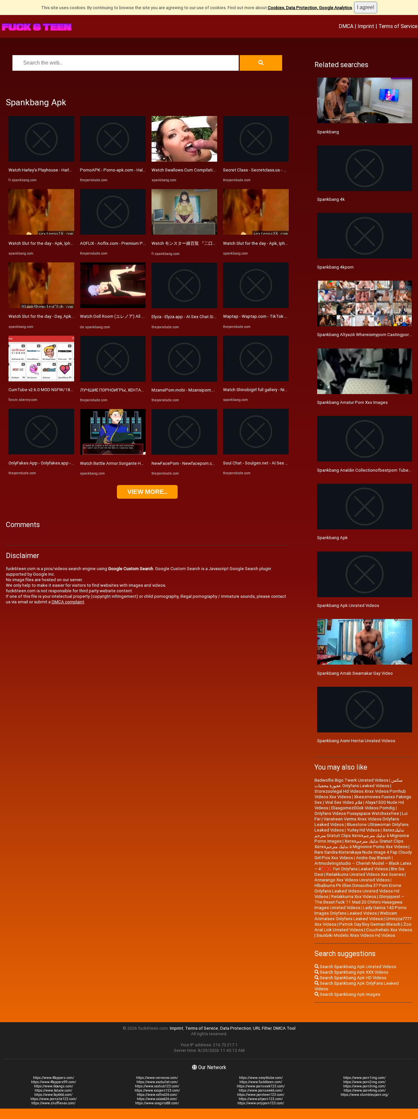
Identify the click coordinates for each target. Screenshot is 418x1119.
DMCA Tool (284, 1028)
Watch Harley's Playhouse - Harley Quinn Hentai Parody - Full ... (67, 170)
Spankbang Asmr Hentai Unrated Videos (356, 741)
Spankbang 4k (331, 199)
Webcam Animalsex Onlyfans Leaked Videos (355, 915)
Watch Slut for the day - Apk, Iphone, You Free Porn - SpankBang (70, 243)
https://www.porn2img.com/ (364, 1082)
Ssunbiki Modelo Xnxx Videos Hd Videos (355, 935)
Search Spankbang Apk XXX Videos (353, 972)
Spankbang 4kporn (335, 267)
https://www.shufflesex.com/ (53, 1103)
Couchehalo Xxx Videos (389, 930)
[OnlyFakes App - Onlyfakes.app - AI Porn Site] (41, 453)
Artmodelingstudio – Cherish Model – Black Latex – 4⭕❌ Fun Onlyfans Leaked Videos (362, 866)
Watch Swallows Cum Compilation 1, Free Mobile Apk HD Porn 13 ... (217, 170)
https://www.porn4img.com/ (365, 1090)
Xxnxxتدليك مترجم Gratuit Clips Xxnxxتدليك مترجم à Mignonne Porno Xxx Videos (361, 843)
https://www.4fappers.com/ (53, 1078)
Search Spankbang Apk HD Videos (352, 977)
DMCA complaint (68, 602)
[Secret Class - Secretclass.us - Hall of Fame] (256, 160)
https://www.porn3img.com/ (364, 1086)
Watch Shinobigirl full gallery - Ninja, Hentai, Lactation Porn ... (281, 389)
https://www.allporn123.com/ (261, 1099)
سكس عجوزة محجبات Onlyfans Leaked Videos (358, 782)
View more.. (147, 491)
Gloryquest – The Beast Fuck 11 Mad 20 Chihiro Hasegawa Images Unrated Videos (359, 902)
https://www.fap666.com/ (53, 1095)
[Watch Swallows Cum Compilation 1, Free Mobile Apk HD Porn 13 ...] (184, 160)
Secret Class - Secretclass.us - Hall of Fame (265, 170)
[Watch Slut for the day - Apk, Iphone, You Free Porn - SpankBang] (41, 233)
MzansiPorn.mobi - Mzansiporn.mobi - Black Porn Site (203, 390)
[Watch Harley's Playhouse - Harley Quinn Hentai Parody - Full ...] (41, 160)
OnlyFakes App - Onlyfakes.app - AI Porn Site (51, 463)
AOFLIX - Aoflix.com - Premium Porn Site (119, 243)
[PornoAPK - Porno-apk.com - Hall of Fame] (113, 160)
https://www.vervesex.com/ (157, 1078)
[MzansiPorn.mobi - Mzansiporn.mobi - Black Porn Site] (184, 380)
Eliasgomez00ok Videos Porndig (363, 808)
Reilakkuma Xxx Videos (353, 896)
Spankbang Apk (332, 537)
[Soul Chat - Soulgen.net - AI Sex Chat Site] (256, 453)
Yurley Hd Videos (363, 830)
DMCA (346, 26)
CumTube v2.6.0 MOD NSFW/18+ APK (45, 389)
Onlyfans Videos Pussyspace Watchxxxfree (356, 813)
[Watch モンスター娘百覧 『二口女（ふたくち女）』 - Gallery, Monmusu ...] (184, 233)
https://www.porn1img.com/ (364, 1078)
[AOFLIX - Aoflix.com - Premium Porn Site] (113, 233)
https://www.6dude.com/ (53, 1090)
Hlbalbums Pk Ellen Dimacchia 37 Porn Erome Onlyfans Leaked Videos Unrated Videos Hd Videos (357, 891)
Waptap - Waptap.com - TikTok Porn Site (262, 316)
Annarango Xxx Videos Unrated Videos (352, 880)
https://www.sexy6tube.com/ (261, 1078)
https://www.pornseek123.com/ (261, 1086)
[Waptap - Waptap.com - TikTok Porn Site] (256, 306)
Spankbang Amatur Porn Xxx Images (352, 402)
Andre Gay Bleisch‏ (373, 858)
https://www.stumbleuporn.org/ (365, 1095)
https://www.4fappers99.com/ (53, 1082)
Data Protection (235, 1028)
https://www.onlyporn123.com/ (260, 1103)
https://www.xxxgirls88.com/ (157, 1103)
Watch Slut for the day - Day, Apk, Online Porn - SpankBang (64, 316)
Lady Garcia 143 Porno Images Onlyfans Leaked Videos (360, 910)
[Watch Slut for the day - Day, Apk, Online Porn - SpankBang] (41, 306)
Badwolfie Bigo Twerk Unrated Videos (351, 780)
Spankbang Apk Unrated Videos (348, 605)
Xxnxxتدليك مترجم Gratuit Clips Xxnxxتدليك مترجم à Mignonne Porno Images (361, 835)
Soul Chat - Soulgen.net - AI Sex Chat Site (263, 463)
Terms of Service (397, 26)
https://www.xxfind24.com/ (157, 1095)
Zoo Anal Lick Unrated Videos (362, 927)
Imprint (366, 26)
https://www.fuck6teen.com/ (260, 1082)
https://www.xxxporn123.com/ (157, 1090)
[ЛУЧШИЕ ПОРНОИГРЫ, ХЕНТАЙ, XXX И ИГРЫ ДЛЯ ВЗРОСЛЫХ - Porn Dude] (113, 380)
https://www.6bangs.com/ (53, 1086)
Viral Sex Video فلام (343, 802)
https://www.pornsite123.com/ (53, 1099)
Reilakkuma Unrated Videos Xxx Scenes (365, 874)
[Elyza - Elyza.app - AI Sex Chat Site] (184, 307)
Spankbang (328, 132)
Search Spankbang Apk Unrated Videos (357, 966)
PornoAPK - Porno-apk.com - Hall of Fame (120, 170)
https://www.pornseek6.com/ (261, 1090)
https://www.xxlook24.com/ (157, 1099)
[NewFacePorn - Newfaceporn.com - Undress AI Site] (184, 453)
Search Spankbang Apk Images (349, 994)
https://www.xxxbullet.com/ (157, 1082)
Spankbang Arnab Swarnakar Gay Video (355, 673)
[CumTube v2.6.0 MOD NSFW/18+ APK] (41, 380)
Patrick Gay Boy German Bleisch (369, 924)
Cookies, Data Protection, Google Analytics (310, 7)
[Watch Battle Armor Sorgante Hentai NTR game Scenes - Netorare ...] (113, 453)
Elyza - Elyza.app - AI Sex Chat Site (184, 316)
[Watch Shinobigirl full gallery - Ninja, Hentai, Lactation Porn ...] (256, 380)
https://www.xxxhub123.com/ (157, 1086)
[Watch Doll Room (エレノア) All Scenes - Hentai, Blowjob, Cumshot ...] (113, 306)
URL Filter (262, 1028)
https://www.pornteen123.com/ (260, 1095)
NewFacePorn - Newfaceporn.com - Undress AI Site (201, 463)
